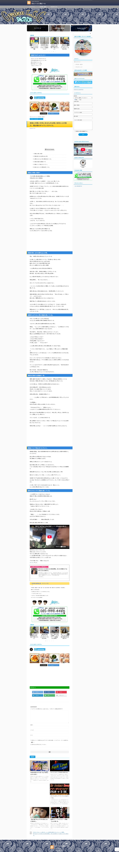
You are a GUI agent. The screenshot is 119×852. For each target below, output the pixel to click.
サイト (31, 735)
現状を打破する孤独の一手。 (40, 161)
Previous (31, 45)
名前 (31, 724)
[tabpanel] (34, 43)
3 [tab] (47, 51)
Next (68, 45)
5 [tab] (51, 51)
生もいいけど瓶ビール (39, 3)
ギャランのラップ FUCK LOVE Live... (59, 772)
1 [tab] (44, 51)
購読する (34, 687)
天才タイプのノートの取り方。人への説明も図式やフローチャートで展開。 (49, 832)
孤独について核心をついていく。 (41, 164)
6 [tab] (53, 51)
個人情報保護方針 (78, 186)
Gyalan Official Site (58, 848)
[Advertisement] (49, 138)
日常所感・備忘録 (43, 6)
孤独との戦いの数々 (38, 153)
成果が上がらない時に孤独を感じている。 (43, 159)
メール (32, 730)
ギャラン (32, 562)
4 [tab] (49, 51)
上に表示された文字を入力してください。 (38, 744)
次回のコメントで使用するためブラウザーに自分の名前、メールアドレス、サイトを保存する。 (50, 740)
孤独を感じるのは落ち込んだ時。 (41, 156)
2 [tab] (45, 51)
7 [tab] (55, 51)
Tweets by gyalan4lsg (78, 89)
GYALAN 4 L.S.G (54, 6)
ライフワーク (32, 6)
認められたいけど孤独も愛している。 (42, 167)
